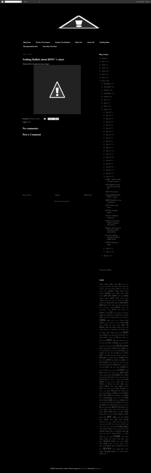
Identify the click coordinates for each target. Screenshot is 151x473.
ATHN (106, 300)
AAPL (111, 284)
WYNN (107, 448)
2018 (104, 58)
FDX (123, 337)
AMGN (126, 291)
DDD (123, 325)
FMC (103, 343)
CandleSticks (102, 310)
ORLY (121, 386)
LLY (114, 367)
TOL (108, 426)
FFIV (29, 122)
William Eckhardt (113, 443)
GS (107, 350)
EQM (109, 335)
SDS (123, 409)
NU (106, 384)
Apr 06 (108, 167)
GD (106, 346)
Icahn (108, 358)
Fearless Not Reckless (62, 42)
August (106, 96)
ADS (112, 286)
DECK (102, 327)
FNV (109, 343)
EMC (107, 333)
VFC (126, 433)
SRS (119, 417)
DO (127, 327)
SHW (105, 412)
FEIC (101, 340)
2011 (104, 81)
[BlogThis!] (51, 119)
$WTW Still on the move (111, 206)
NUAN (110, 384)
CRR (108, 320)
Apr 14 (108, 147)
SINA (110, 411)
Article (106, 298)
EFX (100, 333)
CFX (115, 313)
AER (127, 286)
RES (100, 405)
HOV (105, 355)
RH (115, 405)
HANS (122, 351)
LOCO (101, 370)
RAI (127, 400)
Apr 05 (108, 170)
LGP (100, 367)
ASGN (122, 298)
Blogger (98, 468)
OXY (101, 388)
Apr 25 (108, 122)
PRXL (118, 395)
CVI (115, 323)
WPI (113, 446)
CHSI (105, 315)
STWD (111, 420)
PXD (126, 397)
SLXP (101, 414)
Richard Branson (120, 405)
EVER (119, 335)
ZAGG (122, 451)
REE (114, 402)
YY (117, 451)
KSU (119, 365)
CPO (125, 317)
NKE (118, 382)
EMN (112, 333)
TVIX (126, 429)
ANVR (101, 296)
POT (101, 395)
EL (104, 332)
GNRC (105, 348)
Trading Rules (104, 42)
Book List (78, 42)
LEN (127, 365)
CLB (117, 315)
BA (105, 303)
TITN (113, 424)
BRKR (112, 307)
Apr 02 (108, 248)
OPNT (112, 386)
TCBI (117, 422)
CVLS (118, 323)
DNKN (123, 327)
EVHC (124, 335)
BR (127, 305)
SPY (109, 416)
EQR (112, 335)
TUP (123, 429)
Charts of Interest (122, 313)
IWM (101, 362)
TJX (116, 424)
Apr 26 (108, 118)
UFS (114, 431)
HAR (127, 351)
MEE (113, 375)
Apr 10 (108, 157)
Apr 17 (108, 138)
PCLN (113, 390)
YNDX (126, 449)
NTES (101, 384)
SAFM (101, 409)
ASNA (126, 298)
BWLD (117, 307)
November (107, 87)
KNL (111, 365)
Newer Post (27, 195)
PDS (127, 391)
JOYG (118, 362)
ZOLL (101, 453)
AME (121, 291)
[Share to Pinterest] (58, 119)
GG (108, 346)
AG (103, 289)
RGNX (109, 405)
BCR (116, 303)
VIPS (101, 437)
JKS (111, 362)
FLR (124, 340)
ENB (116, 333)
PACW (112, 388)
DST (105, 330)
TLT (123, 424)
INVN (104, 360)
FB (117, 337)
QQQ (110, 400)
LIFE (107, 367)
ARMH (126, 296)
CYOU (106, 325)
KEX (127, 362)
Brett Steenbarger (104, 307)
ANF (118, 293)
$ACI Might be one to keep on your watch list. (112, 186)
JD (109, 362)
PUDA (115, 398)
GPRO (123, 348)
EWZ (101, 337)
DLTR (118, 327)
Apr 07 (108, 163)
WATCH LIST (109, 441)
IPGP (109, 359)
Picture (108, 393)
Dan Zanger (112, 325)
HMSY (126, 353)
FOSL (116, 342)
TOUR (111, 426)
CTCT (117, 320)
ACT (109, 286)
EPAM (101, 335)
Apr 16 (108, 141)
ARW (117, 298)
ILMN (121, 357)
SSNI (122, 417)
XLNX (114, 449)
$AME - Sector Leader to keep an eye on (113, 180)
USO (100, 434)
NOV (122, 382)
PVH (119, 398)
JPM (121, 362)
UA (111, 431)
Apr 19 (108, 131)
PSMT (126, 395)
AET (100, 289)
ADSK (116, 286)
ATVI (109, 300)
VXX (118, 439)
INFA (126, 358)
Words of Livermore (43, 42)
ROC (103, 407)
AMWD (101, 293)
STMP (106, 419)
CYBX (101, 325)
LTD (116, 370)
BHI (121, 303)
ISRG (123, 360)
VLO (107, 437)
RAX (107, 402)
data (119, 325)
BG (119, 303)
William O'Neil (124, 443)
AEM (123, 286)
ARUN (112, 298)
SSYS (126, 417)
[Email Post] (44, 119)
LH (103, 367)
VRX (110, 439)
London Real (111, 370)
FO (112, 343)
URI (127, 431)
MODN (105, 377)
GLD (119, 345)
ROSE (109, 407)
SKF (115, 412)
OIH (121, 384)
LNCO (118, 367)
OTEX (126, 386)
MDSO (105, 375)
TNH (104, 426)
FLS (127, 340)
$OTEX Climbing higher (111, 211)
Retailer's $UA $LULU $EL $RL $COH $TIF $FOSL (113, 230)
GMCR (125, 345)
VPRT (122, 437)
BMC (124, 305)
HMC (121, 353)
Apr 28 (108, 112)
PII (112, 393)
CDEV (124, 310)
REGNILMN (124, 402)
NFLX (101, 381)
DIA (114, 327)
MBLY (122, 372)
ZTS (105, 454)
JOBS (114, 362)
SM (105, 414)
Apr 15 (108, 144)
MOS (112, 377)
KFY (100, 365)
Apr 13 (108, 151)
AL (121, 289)
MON (109, 377)
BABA (109, 303)
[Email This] (49, 119)
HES (111, 353)
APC (109, 295)
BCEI (112, 303)
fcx (120, 337)
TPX (115, 427)
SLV (122, 412)
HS (109, 355)
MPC (120, 377)
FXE (103, 346)
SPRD (101, 417)
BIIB (101, 305)
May (105, 106)
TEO (103, 424)
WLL (101, 446)
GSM (110, 351)
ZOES (126, 451)
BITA (105, 305)
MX (112, 379)
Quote (122, 400)
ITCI (127, 360)
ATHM (101, 300)
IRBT (116, 360)
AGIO (106, 289)
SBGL (106, 409)
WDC (126, 441)
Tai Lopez (107, 422)
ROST (114, 407)
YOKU (101, 451)
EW (127, 335)
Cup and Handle (108, 323)
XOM (118, 449)
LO (127, 367)
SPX (104, 417)
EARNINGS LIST (116, 330)
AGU (113, 289)
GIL (111, 346)
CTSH (126, 320)
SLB (118, 412)
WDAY (122, 441)
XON (122, 449)
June (105, 103)
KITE (104, 365)
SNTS (111, 414)
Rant (100, 402)
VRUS (106, 439)
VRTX (101, 439)
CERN (107, 313)
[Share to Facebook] (55, 119)
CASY (109, 310)
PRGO (109, 395)
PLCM (119, 393)
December (107, 83)
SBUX (114, 409)
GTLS (113, 351)
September (107, 93)
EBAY (123, 330)
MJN (100, 377)
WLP (104, 446)
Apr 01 (108, 252)
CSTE (112, 320)
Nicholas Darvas (110, 382)
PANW (122, 388)
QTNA (118, 400)
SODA (115, 414)
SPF (123, 414)
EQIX (105, 335)
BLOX (120, 305)
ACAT (123, 284)
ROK (106, 407)
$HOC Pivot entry (111, 192)
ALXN (111, 291)
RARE (104, 402)
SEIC (126, 409)
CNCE (108, 317)
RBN (111, 402)
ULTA (118, 431)
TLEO (119, 424)
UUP (108, 434)
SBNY (110, 409)
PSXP (100, 398)
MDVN (110, 375)
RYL (127, 407)
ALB (123, 289)
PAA (105, 388)
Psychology (107, 397)
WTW (120, 446)
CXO (121, 323)
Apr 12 (108, 154)
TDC (121, 422)
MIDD (126, 375)
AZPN (101, 303)
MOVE (117, 377)
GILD (114, 346)
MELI (117, 374)
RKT (127, 405)
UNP (123, 431)
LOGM (105, 370)
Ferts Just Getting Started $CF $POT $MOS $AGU (112, 237)
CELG (101, 312)
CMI (100, 317)
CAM (126, 307)
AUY (116, 300)
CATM (119, 310)
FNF (106, 343)
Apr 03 (108, 176)
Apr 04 (108, 173)
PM (122, 393)
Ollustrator (83, 468)
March (106, 256)
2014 (104, 71)
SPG (126, 414)
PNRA (126, 393)
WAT (101, 441)
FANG (110, 337)
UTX (104, 433)
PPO (104, 395)
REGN (118, 402)
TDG (124, 422)
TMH (126, 424)
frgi (120, 343)
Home (57, 195)
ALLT (105, 291)
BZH (123, 307)
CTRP (121, 320)
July (105, 100)
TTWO (115, 429)
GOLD (109, 348)
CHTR (109, 315)
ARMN (101, 298)
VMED (111, 437)
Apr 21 (108, 128)
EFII (127, 330)
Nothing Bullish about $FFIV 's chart (112, 196)
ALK (127, 289)
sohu (120, 414)
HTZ (115, 355)
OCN (117, 384)
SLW (126, 411)
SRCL (115, 417)
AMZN (108, 293)
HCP (106, 353)
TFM (106, 424)
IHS (115, 358)
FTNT (126, 343)
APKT (114, 295)
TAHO (101, 422)
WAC (122, 439)
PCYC (119, 391)
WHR (105, 443)
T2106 (125, 419)
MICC (122, 375)
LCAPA (123, 365)
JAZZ (105, 362)
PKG (115, 393)
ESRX (115, 335)
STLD (101, 420)
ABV (115, 284)
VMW (116, 436)
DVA (108, 330)
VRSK (126, 437)
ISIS (120, 360)
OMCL (126, 384)
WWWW (125, 446)
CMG (126, 315)
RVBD (119, 407)
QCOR (101, 400)
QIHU (106, 400)
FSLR (122, 343)
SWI (116, 419)
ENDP (120, 333)
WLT (109, 445)
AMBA (117, 291)
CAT (114, 309)
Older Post (88, 195)
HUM (119, 355)
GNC (101, 348)
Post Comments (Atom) (61, 201)
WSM (116, 446)
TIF (109, 424)
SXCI (120, 420)
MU (109, 379)
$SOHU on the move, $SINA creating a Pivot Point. (112, 223)
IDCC (112, 358)
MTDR (101, 379)
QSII (114, 400)
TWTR (101, 431)
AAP (106, 284)
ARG (122, 296)
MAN (109, 373)
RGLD (104, 405)
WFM (101, 443)
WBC (117, 441)
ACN (105, 286)
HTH (112, 355)
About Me (90, 42)
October (107, 90)
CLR (123, 315)
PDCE (123, 391)
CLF (120, 315)
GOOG (114, 348)
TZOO (107, 431)
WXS (100, 449)
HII (115, 353)
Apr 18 (108, 135)
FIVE (121, 340)
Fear (127, 337)
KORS (115, 365)
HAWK (101, 353)
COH (115, 317)
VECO (118, 433)
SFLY (101, 412)
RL (100, 407)
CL (114, 315)
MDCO (101, 375)
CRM (102, 320)
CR (127, 317)
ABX (119, 284)
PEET (101, 393)
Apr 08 (108, 160)
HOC (101, 355)
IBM (104, 357)
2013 (104, 74)
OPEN (107, 386)
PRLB (114, 395)
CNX (112, 317)
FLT (100, 343)
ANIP (126, 293)
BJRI (113, 305)
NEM (126, 379)
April (106, 109)
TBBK (114, 422)
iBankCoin (125, 355)
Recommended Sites (30, 46)
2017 (104, 61)
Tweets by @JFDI (105, 270)
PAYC (109, 391)
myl (114, 379)
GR (100, 351)
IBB (100, 357)
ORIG (116, 386)
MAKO (105, 373)
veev (123, 433)
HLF (118, 353)
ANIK (122, 293)
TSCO (105, 429)
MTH (105, 379)
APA (105, 295)
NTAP (126, 382)
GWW (118, 351)
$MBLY (101, 284)
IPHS (112, 360)
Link (110, 367)
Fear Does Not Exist (50, 46)
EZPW (105, 337)
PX (122, 398)
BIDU (126, 302)
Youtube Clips (109, 451)
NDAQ (122, 379)
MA (101, 372)
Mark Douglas (115, 373)
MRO (124, 377)
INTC (100, 360)
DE (127, 325)
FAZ (114, 337)
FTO (100, 346)
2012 (104, 77)
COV (121, 317)
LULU (121, 369)
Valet (114, 433)
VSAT (114, 439)
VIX (104, 437)
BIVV (109, 305)
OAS (114, 384)
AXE (119, 300)
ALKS (101, 291)
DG (107, 327)
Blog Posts (27, 42)
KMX (108, 365)
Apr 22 (108, 125)
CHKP (101, 315)
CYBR (126, 323)
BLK (117, 305)
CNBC (104, 317)
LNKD (123, 367)
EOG (125, 332)
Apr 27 (108, 115)
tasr (111, 422)
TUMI (119, 429)
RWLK (123, 407)
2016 (104, 65)
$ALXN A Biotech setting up (111, 216)
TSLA (110, 428)
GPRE (119, 348)
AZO (126, 300)
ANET (113, 293)
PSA (122, 395)
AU (113, 300)
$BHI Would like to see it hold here (113, 201)
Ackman (101, 286)
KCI (124, 362)
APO (118, 296)
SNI (108, 414)
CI (112, 315)
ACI (127, 284)
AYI (123, 300)
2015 (104, 68)
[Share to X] (53, 119)
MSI (127, 377)
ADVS (120, 286)
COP (119, 317)
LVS (127, 370)
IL (118, 358)
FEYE (104, 340)
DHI (110, 327)
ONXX (101, 386)
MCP (126, 372)
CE (127, 310)
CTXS (101, 323)
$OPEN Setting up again (111, 243)
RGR (112, 405)
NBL (118, 379)
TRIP (100, 429)
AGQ (110, 289)
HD (109, 353)
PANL (117, 388)
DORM (101, 330)
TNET (101, 426)
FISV (117, 340)
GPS (127, 348)
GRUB (103, 351)
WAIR (126, 439)
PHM (104, 393)
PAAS (108, 388)
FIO (114, 340)
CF (111, 312)
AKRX (117, 289)
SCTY (119, 409)
